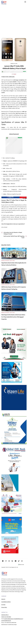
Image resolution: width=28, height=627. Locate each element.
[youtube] (15, 561)
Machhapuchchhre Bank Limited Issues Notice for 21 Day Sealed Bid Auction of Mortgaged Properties (13, 317)
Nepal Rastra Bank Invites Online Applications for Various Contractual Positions (13, 264)
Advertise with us (4, 615)
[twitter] (2, 561)
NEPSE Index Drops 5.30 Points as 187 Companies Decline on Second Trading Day (13, 288)
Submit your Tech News (6, 617)
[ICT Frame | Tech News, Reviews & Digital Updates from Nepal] (3, 4)
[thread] (22, 561)
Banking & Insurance (5, 260)
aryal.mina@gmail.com (6, 620)
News (14, 260)
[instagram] (9, 561)
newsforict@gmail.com (9, 619)
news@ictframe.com (18, 619)
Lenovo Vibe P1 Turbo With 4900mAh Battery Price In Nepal (14, 67)
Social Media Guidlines (6, 602)
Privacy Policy (4, 607)
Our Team (3, 604)
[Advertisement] (14, 20)
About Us (3, 599)
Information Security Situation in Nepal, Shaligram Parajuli (13, 233)
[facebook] (6, 561)
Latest (11, 260)
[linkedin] (12, 561)
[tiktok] (18, 561)
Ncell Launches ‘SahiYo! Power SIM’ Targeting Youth (14, 237)
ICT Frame (14, 74)
